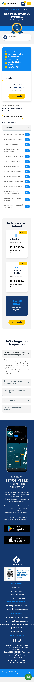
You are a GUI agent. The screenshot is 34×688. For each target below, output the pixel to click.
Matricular (18, 96)
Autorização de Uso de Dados (16, 606)
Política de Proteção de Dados (17, 609)
